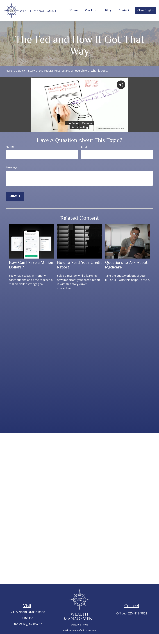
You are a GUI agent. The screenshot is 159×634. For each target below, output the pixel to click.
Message (11, 167)
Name (10, 146)
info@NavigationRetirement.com (79, 630)
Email (84, 146)
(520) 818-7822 (137, 613)
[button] (73, 10)
